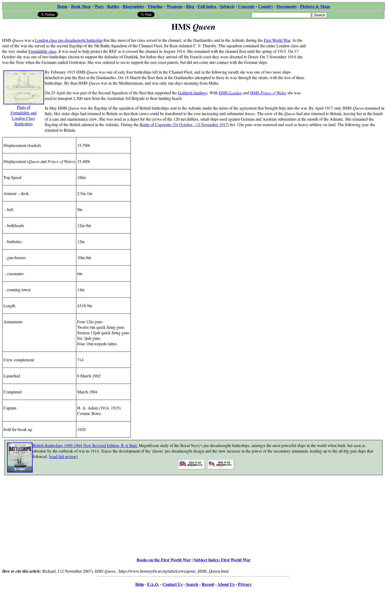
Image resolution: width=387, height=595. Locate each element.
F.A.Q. (153, 584)
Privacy (245, 584)
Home (62, 6)
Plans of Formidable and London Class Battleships (24, 115)
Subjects (227, 6)
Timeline (155, 6)
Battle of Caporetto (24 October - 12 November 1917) (184, 124)
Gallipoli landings (192, 92)
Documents (287, 6)
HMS (230, 92)
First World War (277, 40)
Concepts (246, 6)
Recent (208, 584)
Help (139, 584)
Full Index (207, 6)
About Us (226, 584)
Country (265, 6)
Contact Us (172, 584)
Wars (99, 6)
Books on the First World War (164, 560)
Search (192, 584)
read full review (63, 456)
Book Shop (81, 6)
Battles (113, 6)
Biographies (133, 6)
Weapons (174, 6)
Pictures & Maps (315, 6)
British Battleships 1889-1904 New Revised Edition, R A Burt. (85, 445)
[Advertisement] (345, 66)
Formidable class (42, 51)
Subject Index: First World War (222, 560)
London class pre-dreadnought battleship (68, 40)
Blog (190, 6)
